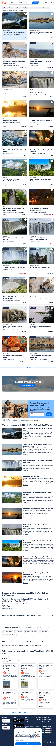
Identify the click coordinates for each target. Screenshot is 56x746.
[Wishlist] (41, 3)
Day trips (5, 605)
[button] (14, 26)
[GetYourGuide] (4, 3)
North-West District (17, 712)
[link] (14, 26)
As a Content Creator (46, 721)
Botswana (9, 712)
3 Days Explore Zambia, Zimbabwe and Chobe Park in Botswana (9, 667)
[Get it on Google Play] (18, 720)
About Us (38, 719)
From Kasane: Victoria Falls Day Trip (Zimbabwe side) (45, 666)
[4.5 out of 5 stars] (6, 661)
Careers (38, 721)
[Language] (46, 2)
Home (3, 712)
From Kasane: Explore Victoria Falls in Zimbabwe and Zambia (45, 694)
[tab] (13, 627)
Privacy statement (35, 420)
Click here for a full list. (35, 645)
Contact (26, 719)
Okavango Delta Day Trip (27, 692)
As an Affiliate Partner (47, 724)
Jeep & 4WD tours (7, 606)
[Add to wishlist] (25, 14)
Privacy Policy (27, 724)
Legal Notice (27, 721)
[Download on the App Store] (18, 726)
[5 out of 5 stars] (10, 670)
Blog (37, 724)
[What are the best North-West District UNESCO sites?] (52, 615)
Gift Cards (38, 728)
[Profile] (51, 3)
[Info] (22, 10)
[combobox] (19, 2)
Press (37, 726)
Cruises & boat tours (8, 608)
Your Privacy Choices (29, 726)
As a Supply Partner (46, 719)
